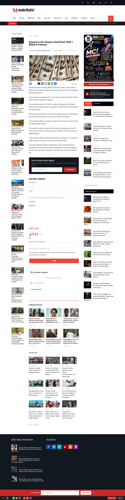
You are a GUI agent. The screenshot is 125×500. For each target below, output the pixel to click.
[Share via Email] (16, 498)
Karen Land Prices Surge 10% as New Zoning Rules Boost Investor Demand (17, 130)
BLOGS (66, 18)
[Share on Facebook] (7, 498)
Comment (32, 205)
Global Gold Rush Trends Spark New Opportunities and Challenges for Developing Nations (98, 221)
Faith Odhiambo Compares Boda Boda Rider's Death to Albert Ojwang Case (103, 244)
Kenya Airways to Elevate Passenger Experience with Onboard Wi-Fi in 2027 (17, 257)
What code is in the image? (36, 241)
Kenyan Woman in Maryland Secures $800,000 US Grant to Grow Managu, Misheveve (26, 449)
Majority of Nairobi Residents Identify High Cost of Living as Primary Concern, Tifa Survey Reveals (17, 192)
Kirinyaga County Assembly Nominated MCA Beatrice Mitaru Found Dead (103, 285)
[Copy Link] (20, 498)
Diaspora (36, 36)
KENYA (39, 18)
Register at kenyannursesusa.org (98, 84)
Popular (97, 103)
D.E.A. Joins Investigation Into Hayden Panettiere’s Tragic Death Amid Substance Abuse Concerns (98, 297)
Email (30, 191)
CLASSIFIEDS (84, 18)
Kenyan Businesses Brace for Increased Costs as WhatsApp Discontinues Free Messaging (42, 23)
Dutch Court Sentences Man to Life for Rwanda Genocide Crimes (102, 163)
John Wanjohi (59, 50)
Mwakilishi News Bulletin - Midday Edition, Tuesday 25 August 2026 (17, 47)
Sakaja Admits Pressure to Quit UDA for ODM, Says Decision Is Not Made (16, 170)
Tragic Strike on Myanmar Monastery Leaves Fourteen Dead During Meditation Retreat (17, 109)
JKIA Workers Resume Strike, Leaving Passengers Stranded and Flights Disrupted (102, 150)
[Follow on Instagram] (24, 498)
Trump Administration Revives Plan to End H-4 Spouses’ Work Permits (102, 128)
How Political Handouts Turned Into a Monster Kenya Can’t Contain (17, 150)
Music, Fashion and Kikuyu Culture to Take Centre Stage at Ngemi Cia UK (16, 214)
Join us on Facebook (38, 283)
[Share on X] (10, 498)
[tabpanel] (99, 142)
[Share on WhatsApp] (13, 498)
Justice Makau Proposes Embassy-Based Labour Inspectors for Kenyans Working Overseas (17, 339)
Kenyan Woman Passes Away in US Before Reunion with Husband (51, 394)
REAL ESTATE (47, 18)
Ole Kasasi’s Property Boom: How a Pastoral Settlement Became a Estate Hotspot (36, 415)
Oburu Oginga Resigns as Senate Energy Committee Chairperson (17, 66)
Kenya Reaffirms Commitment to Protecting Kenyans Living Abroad (103, 275)
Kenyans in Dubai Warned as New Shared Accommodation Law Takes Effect (68, 372)
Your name (32, 182)
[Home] (23, 10)
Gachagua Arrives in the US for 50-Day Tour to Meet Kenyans (36, 393)
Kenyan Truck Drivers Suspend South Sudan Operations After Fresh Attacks (52, 371)
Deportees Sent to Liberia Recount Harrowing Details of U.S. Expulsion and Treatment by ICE (98, 115)
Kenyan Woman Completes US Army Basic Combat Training (102, 253)
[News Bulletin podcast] (111, 2)
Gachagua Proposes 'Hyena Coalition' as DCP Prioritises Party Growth (17, 278)
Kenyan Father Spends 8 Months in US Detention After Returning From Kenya (31, 470)
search (110, 18)
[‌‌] (82, 2)
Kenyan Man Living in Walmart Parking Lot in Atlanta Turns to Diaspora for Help (31, 480)
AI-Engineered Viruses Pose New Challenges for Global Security (101, 210)
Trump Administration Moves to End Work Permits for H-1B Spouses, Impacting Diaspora (102, 175)
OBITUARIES (74, 18)
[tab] (88, 104)
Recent (88, 103)
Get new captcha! (29, 238)
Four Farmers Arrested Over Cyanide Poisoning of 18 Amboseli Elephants (101, 233)
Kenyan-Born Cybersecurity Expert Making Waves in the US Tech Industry (68, 415)
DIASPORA (21, 18)
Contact (120, 498)
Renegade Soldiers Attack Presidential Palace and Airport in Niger (87, 23)
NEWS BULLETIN (58, 18)
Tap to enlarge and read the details (100, 80)
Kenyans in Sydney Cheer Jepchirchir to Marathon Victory (35, 370)
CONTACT (92, 18)
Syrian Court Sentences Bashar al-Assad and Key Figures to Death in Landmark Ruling (102, 264)
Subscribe (70, 169)
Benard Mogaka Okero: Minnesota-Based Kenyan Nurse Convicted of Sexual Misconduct (25, 460)
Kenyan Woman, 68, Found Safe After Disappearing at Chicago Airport (16, 298)
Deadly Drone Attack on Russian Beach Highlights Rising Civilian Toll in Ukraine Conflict (17, 235)
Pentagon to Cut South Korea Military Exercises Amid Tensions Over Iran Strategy (17, 318)
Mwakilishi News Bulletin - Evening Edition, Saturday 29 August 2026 (101, 199)
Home (14, 18)
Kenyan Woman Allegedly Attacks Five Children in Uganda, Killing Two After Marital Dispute (17, 87)
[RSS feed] (105, 2)
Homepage (32, 201)
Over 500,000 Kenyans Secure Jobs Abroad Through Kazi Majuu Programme (69, 394)
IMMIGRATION (30, 18)
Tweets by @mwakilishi (90, 185)
